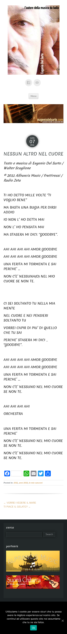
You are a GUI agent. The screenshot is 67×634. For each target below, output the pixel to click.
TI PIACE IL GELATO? (17, 506)
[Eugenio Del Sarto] (33, 41)
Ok (33, 627)
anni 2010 (23, 483)
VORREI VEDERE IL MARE (20, 502)
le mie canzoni (36, 483)
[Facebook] (29, 80)
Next (59, 112)
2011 (16, 483)
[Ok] (62, 620)
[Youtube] (38, 80)
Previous (8, 112)
